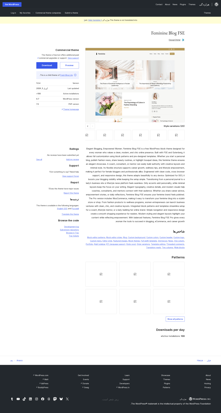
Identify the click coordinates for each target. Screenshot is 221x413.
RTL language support (115, 244)
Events (86, 379)
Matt (45, 379)
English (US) (62, 208)
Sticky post (131, 244)
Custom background (136, 237)
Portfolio (89, 244)
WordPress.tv (123, 387)
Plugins (167, 383)
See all (39, 159)
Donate (84, 383)
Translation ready (153, 247)
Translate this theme (70, 214)
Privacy (208, 387)
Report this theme (71, 193)
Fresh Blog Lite (66, 75)
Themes (207, 13)
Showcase (165, 375)
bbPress (43, 383)
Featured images (120, 241)
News (170, 241)
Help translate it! (93, 20)
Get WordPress (12, 4)
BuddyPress (42, 387)
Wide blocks (179, 247)
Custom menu (96, 241)
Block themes (134, 241)
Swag (85, 387)
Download (47, 65)
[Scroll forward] (87, 126)
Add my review (72, 159)
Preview (69, 65)
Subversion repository (69, 230)
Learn (127, 375)
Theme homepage (71, 109)
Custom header (165, 237)
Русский (75, 208)
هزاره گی (183, 399)
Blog (125, 237)
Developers (125, 383)
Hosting (207, 383)
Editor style (107, 241)
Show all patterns (175, 319)
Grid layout (162, 241)
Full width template (149, 241)
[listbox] (135, 288)
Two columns (167, 247)
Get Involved (83, 375)
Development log (71, 227)
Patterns (166, 387)
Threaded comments (175, 244)
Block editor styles (114, 237)
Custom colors (152, 237)
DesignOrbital (174, 40)
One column (179, 241)
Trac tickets (74, 236)
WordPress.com (40, 375)
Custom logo (178, 237)
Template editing (158, 244)
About (208, 375)
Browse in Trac (72, 233)
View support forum (70, 176)
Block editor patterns (96, 237)
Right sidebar (99, 244)
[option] (169, 274)
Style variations (143, 244)
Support (126, 379)
